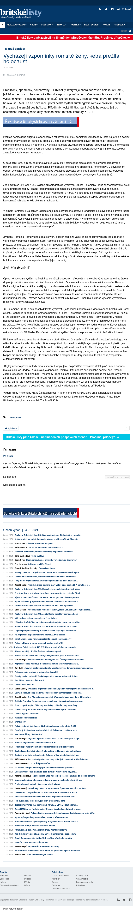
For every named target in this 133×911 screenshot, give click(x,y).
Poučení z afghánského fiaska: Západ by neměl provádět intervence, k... (61, 688)
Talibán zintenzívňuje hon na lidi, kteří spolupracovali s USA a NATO (45, 725)
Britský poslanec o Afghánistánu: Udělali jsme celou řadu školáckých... (47, 572)
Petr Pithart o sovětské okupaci (29, 680)
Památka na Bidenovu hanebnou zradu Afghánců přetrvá (41, 829)
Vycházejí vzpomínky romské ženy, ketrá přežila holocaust (41, 817)
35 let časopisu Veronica (26, 717)
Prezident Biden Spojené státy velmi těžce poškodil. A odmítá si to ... (59, 584)
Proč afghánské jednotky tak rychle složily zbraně (37, 784)
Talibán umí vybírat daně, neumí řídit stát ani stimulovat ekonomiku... (46, 576)
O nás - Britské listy (60, 875)
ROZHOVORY (47, 24)
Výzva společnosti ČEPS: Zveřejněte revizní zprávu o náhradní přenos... (47, 597)
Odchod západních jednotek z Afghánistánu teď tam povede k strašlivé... (48, 750)
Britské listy (22, 14)
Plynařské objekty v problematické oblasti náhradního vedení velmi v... (47, 601)
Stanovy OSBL (82, 875)
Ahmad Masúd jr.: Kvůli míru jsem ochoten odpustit (38, 651)
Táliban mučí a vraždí (24, 684)
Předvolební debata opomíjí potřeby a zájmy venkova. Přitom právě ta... (47, 821)
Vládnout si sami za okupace (39, 543)
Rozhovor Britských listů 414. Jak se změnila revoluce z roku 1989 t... (47, 626)
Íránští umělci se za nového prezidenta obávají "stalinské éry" (43, 638)
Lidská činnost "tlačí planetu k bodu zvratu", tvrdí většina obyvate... (46, 771)
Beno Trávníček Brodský (26, 568)
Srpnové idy (20, 721)
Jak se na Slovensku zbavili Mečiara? (45, 547)
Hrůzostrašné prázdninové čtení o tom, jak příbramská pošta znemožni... (48, 850)
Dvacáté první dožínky (41, 763)
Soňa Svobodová (22, 555)
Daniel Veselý (21, 688)
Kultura (3, 882)
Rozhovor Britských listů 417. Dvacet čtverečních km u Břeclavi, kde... (47, 588)
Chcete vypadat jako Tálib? (27, 713)
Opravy (55, 882)
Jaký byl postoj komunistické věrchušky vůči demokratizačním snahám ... (58, 667)
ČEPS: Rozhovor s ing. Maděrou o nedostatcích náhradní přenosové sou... (48, 692)
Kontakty (56, 878)
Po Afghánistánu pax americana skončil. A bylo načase (40, 634)
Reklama (56, 885)
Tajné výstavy (37, 555)
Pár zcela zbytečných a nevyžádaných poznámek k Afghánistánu (58, 759)
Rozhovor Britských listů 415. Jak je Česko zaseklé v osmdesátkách (46, 613)
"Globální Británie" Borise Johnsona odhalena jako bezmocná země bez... (48, 622)
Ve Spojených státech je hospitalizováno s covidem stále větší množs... (47, 539)
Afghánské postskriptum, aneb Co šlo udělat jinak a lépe (53, 738)
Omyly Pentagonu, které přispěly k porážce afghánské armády (43, 838)
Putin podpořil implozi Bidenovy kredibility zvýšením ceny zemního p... (47, 705)
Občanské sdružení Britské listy (31, 899)
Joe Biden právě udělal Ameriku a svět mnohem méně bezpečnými (45, 833)
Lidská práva (15, 417)
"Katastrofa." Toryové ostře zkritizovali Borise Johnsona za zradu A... (47, 792)
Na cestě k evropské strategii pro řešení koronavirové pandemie (44, 767)
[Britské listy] (41, 122)
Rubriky (74, 24)
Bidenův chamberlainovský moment (31, 842)
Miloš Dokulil (20, 609)
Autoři (106, 24)
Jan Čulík (19, 667)
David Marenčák (22, 763)
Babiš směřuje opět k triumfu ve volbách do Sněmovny (51, 559)
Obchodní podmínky (61, 888)
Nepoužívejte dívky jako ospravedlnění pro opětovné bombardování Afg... (48, 779)
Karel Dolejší (20, 584)
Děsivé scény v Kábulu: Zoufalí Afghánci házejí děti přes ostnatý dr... (46, 709)
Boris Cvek (20, 543)
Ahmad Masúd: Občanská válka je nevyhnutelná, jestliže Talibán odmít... (48, 655)
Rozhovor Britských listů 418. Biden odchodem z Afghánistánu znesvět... (48, 535)
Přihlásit (126, 9)
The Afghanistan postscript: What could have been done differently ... (59, 696)
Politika (27, 878)
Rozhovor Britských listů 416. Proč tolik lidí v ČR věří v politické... (45, 605)
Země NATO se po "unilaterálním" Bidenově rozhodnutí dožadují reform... (48, 809)
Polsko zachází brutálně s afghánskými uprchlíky (37, 671)
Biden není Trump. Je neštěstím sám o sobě (35, 825)
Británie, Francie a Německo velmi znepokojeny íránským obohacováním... (49, 701)
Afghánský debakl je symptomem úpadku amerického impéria (57, 788)
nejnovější (112, 477)
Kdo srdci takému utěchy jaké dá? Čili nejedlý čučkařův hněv (56, 659)
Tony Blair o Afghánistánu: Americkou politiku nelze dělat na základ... (46, 580)
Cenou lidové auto (47, 568)
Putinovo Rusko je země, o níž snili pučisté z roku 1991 (40, 642)
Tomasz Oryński (22, 813)
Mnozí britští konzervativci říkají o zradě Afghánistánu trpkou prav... (45, 796)
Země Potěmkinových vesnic (39, 854)
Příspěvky (119, 24)
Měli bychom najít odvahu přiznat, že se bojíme (36, 618)
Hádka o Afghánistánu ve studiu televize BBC (35, 742)
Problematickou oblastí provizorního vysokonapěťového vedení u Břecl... (48, 593)
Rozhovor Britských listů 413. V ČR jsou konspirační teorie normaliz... (45, 647)
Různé (27, 885)
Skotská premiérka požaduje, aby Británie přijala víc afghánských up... (47, 755)
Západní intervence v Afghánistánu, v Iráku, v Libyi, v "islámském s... (46, 804)
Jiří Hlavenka (21, 547)
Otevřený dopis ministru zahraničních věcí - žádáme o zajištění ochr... (46, 730)
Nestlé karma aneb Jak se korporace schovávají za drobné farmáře (64, 775)
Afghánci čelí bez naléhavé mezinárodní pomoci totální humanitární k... (47, 663)
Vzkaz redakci (82, 878)
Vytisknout (12, 428)
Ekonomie (4, 878)
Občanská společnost (9, 885)
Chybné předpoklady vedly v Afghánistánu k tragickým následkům (45, 630)
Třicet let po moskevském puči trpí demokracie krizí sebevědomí (44, 746)
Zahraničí (4, 875)
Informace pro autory (85, 882)
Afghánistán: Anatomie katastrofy (43, 846)
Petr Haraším (21, 564)
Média (27, 882)
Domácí (27, 875)
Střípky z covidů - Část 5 (39, 564)
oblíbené (125, 477)
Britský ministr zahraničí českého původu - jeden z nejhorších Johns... (47, 676)
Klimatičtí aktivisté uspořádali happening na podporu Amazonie (44, 551)
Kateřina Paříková (23, 775)
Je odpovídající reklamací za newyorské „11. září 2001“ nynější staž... (59, 609)
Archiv (34, 24)
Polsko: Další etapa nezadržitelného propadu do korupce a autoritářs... (63, 813)
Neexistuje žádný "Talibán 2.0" (29, 734)
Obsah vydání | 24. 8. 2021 (20, 530)
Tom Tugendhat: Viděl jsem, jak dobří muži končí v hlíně (40, 800)
